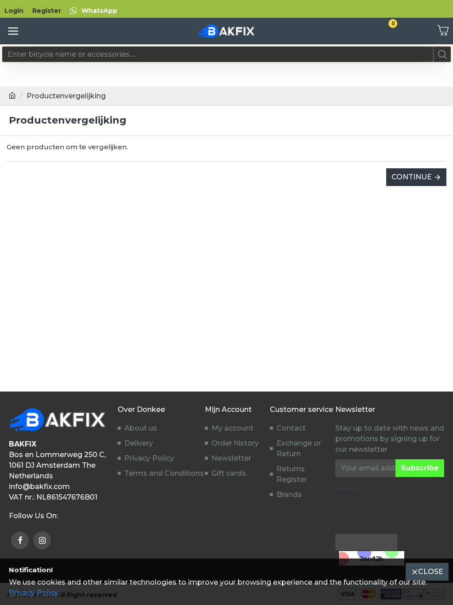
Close (430, 571)
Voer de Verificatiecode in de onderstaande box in (363, 514)
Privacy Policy (33, 593)
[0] (439, 31)
